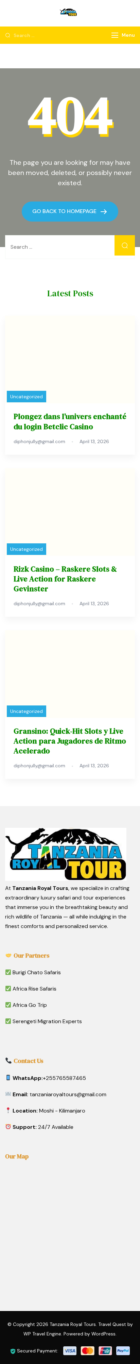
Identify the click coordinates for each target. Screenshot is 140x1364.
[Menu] (114, 35)
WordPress (103, 1334)
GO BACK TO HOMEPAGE (65, 211)
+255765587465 (64, 1078)
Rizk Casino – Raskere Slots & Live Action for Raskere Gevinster (65, 579)
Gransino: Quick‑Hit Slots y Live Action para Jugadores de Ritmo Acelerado (70, 741)
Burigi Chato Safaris (37, 972)
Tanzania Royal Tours (73, 1324)
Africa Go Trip (30, 1005)
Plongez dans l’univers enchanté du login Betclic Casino (70, 421)
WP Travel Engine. (42, 1334)
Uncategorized (26, 397)
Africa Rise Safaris (34, 988)
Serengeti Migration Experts (47, 1021)
